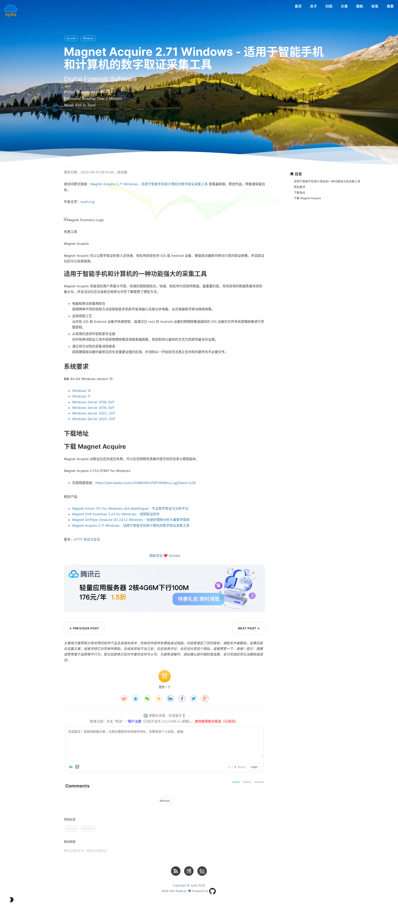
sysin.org (87, 202)
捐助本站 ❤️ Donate (164, 555)
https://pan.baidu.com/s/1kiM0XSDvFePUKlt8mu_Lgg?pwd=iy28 (145, 483)
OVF (111, 402)
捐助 (359, 6)
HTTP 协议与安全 (87, 539)
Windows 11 (81, 396)
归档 (328, 6)
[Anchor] (51, 273)
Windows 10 (81, 391)
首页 (298, 6)
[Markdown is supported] (71, 766)
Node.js (181, 891)
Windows (88, 38)
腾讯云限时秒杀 (74, 850)
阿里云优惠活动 (96, 850)
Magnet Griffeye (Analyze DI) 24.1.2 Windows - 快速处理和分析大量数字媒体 (131, 520)
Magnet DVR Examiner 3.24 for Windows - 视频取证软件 (116, 514)
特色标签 (69, 819)
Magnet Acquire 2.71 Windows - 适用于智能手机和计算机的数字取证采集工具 (149, 184)
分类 (344, 6)
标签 (375, 6)
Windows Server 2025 (89, 419)
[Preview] (77, 766)
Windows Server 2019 (89, 408)
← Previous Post (84, 628)
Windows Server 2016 (89, 402)
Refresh (165, 800)
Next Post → (249, 628)
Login (254, 766)
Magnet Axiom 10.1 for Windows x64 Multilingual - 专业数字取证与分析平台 (130, 508)
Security (71, 38)
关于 (313, 6)
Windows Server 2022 (89, 413)
